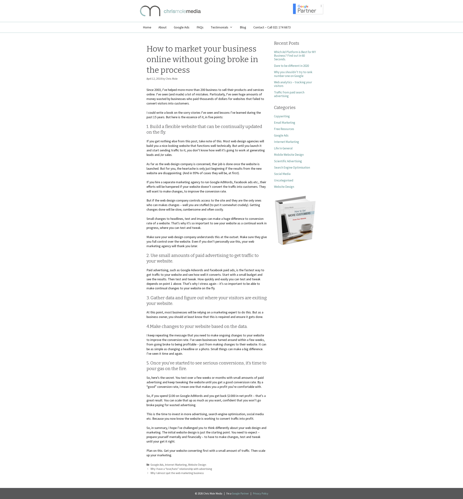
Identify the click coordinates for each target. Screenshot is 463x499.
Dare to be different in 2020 (291, 66)
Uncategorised (283, 180)
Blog (243, 27)
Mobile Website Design (289, 155)
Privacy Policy (260, 493)
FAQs (200, 27)
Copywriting (282, 116)
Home (147, 27)
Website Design (197, 464)
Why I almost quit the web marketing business (177, 473)
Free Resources (284, 129)
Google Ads (181, 27)
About (162, 27)
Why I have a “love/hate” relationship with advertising (181, 469)
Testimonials (219, 27)
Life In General (283, 148)
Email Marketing (284, 123)
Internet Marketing (176, 464)
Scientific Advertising (288, 161)
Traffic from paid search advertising (289, 94)
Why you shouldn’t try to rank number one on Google (293, 74)
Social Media (282, 174)
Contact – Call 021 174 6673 (272, 27)
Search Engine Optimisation (292, 167)
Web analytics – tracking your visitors (293, 84)
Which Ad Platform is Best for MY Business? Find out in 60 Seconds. (295, 55)
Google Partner (240, 493)
